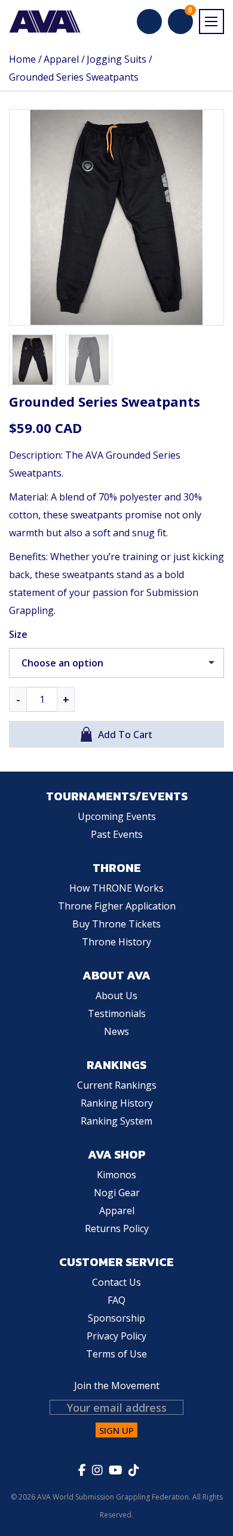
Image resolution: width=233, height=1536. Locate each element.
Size (18, 634)
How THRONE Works (116, 888)
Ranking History (117, 1103)
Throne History (116, 941)
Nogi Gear (117, 1192)
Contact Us (116, 1282)
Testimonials (117, 1013)
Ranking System (116, 1121)
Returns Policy (117, 1228)
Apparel (61, 59)
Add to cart (125, 734)
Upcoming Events (117, 816)
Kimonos (116, 1174)
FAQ (116, 1300)
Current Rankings (117, 1085)
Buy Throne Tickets (116, 923)
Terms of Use (116, 1353)
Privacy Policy (116, 1336)
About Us (116, 995)
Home (22, 59)
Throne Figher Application (117, 906)
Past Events (117, 834)
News (116, 1031)
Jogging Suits (116, 59)
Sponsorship (116, 1318)
